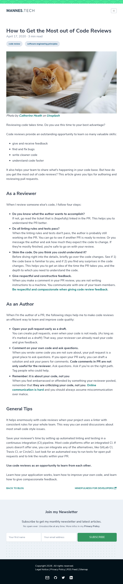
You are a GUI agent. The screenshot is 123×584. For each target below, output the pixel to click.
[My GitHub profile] (55, 577)
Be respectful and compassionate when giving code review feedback (60, 289)
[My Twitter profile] (63, 577)
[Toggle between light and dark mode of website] (114, 11)
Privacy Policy (91, 526)
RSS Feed (72, 569)
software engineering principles (42, 43)
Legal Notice (41, 569)
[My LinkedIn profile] (71, 577)
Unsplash (53, 116)
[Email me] (47, 577)
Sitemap (83, 569)
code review (14, 43)
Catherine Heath (30, 116)
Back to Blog (15, 488)
